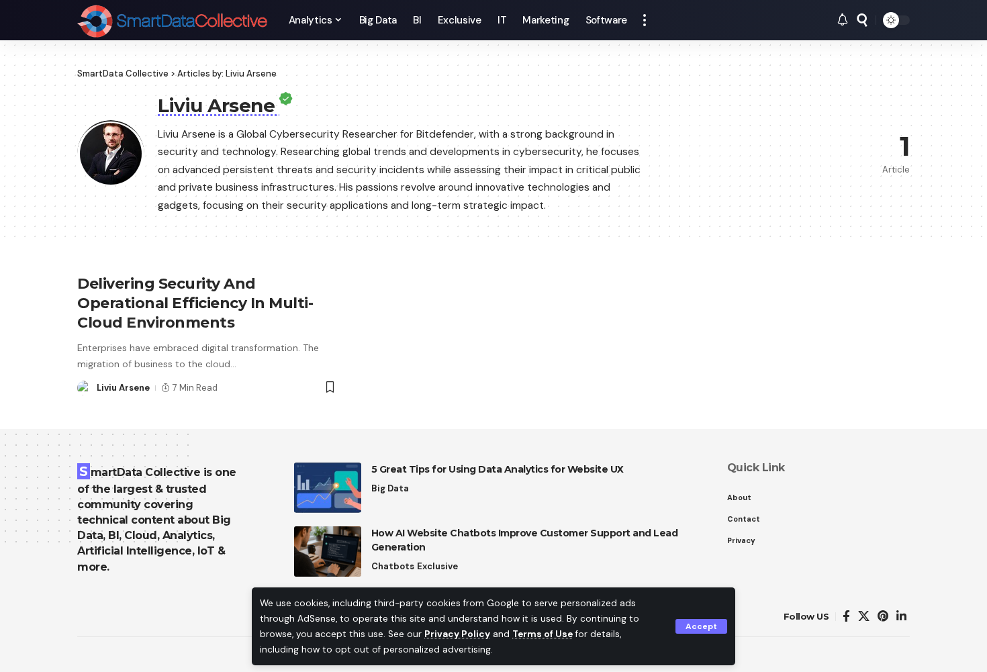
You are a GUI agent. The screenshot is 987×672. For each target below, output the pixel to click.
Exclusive (437, 566)
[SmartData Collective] (172, 20)
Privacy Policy (457, 634)
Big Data (390, 488)
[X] (864, 616)
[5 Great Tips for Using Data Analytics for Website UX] (327, 488)
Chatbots (392, 566)
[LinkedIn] (901, 616)
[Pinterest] (883, 616)
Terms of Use (542, 634)
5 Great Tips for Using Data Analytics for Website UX (497, 469)
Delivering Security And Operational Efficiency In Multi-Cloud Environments (195, 303)
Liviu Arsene (123, 387)
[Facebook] (846, 616)
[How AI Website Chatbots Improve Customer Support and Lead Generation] (327, 551)
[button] (701, 626)
